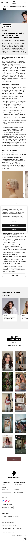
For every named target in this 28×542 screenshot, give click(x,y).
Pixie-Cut (8, 154)
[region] (14, 219)
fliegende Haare (9, 268)
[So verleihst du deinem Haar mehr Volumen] (10, 309)
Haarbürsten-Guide (12, 242)
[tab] (16, 203)
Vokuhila (24, 142)
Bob (19, 120)
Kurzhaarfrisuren (9, 64)
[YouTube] (9, 501)
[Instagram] (6, 501)
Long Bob (5, 101)
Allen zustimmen (14, 225)
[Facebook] (3, 501)
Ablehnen (14, 229)
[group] (14, 188)
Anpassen (14, 221)
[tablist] (14, 203)
